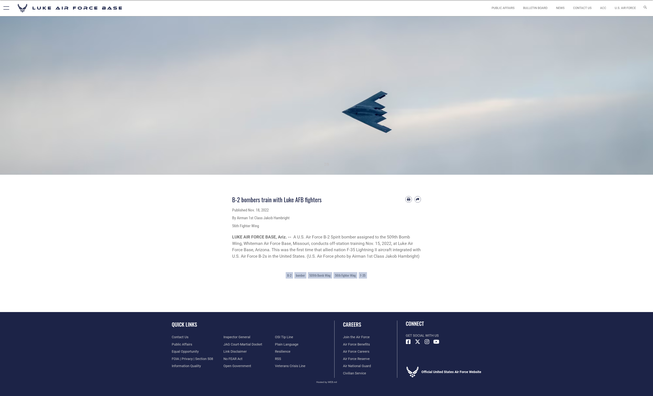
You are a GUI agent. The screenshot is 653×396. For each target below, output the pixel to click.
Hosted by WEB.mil (326, 382)
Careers (352, 324)
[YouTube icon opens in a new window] (436, 341)
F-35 (362, 275)
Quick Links (184, 324)
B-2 (289, 275)
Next (620, 95)
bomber (300, 275)
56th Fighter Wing (345, 275)
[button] (5, 8)
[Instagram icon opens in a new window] (427, 341)
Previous (32, 95)
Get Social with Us (422, 335)
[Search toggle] (645, 8)
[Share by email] (418, 199)
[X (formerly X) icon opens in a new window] (417, 341)
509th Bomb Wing (320, 275)
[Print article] (408, 199)
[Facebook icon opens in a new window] (408, 341)
